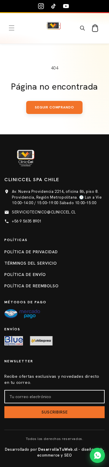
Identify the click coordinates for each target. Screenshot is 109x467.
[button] (11, 28)
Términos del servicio (30, 263)
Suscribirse (55, 412)
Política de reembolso (31, 285)
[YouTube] (67, 6)
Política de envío (25, 274)
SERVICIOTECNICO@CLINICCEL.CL (44, 212)
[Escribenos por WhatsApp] (97, 455)
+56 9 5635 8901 (27, 221)
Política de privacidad (31, 251)
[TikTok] (55, 6)
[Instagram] (42, 6)
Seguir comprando (54, 107)
